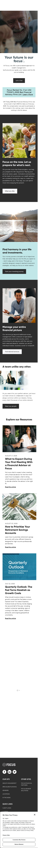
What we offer (10, 191)
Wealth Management (9, 783)
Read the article (10, 487)
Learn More (28, 94)
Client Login (7, 808)
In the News (6, 797)
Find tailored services (12, 352)
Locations (6, 794)
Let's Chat (19, 80)
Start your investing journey (14, 271)
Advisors (5, 790)
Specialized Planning (10, 787)
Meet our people (10, 406)
